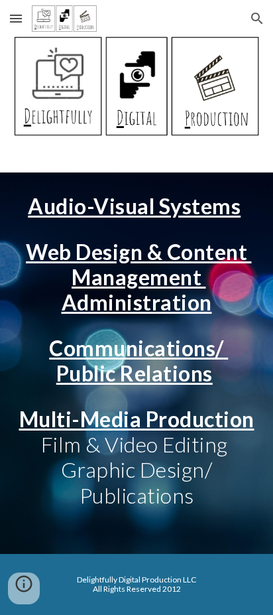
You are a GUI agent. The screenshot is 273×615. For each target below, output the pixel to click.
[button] (16, 18)
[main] (136, 362)
